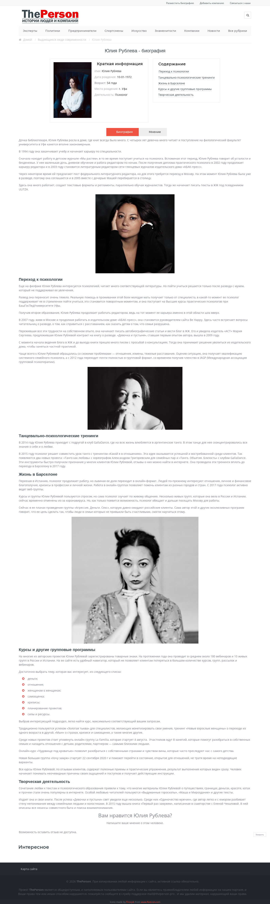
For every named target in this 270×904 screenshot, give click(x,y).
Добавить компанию (212, 3)
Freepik (130, 902)
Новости (214, 31)
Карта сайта (29, 869)
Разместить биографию (180, 3)
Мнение (155, 132)
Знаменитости (165, 31)
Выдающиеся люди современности (62, 39)
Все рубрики (237, 31)
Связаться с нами (240, 3)
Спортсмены (114, 31)
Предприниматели (82, 31)
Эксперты (30, 31)
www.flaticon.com (150, 902)
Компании (191, 31)
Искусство (139, 31)
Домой (27, 39)
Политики (52, 31)
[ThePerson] (50, 16)
